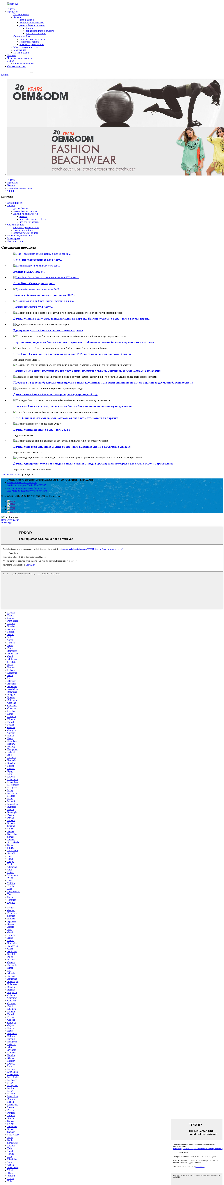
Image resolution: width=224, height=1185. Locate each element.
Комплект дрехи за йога (32, 44)
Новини (11, 55)
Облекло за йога (21, 36)
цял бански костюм (36, 33)
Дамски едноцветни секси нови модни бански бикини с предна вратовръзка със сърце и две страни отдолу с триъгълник (93, 463)
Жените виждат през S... (29, 271)
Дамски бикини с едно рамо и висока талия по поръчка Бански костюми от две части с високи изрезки (81, 318)
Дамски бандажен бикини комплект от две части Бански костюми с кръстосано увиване (71, 446)
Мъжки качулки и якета (25, 47)
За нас (10, 61)
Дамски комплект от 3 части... (33, 306)
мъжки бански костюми (32, 22)
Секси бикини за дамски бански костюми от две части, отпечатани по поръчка (65, 418)
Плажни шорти (21, 14)
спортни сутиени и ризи (32, 39)
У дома (11, 9)
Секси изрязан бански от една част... (37, 259)
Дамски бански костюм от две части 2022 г (41, 429)
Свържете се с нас (16, 66)
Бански (17, 17)
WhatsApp (6, 522)
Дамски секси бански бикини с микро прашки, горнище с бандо (55, 394)
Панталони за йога (29, 41)
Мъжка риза (19, 50)
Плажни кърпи (21, 52)
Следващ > (10, 474)
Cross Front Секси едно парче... (34, 283)
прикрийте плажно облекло (40, 30)
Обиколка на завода (23, 63)
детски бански (27, 20)
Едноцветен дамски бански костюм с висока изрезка (48, 330)
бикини (30, 28)
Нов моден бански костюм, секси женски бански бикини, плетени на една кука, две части (72, 406)
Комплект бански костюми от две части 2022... (44, 295)
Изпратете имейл (10, 520)
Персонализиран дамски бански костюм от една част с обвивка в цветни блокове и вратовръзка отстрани (83, 342)
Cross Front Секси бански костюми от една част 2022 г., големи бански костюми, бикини (72, 354)
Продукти (12, 11)
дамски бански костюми (32, 25)
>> (17, 474)
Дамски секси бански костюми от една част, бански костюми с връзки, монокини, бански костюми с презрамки (87, 370)
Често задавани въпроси (19, 58)
